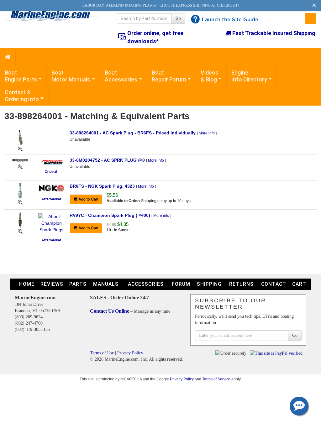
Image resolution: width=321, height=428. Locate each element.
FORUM (181, 284)
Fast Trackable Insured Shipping (273, 33)
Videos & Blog (209, 76)
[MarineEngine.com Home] (53, 16)
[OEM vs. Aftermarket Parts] (51, 171)
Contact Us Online (110, 311)
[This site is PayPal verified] (277, 353)
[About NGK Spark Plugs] (51, 187)
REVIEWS (51, 284)
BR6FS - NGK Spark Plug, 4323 (102, 186)
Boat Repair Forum (169, 76)
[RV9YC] (20, 230)
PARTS (78, 284)
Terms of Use (102, 353)
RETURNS (241, 284)
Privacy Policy (130, 353)
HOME (26, 284)
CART (299, 284)
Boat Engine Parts (21, 76)
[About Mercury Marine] (51, 161)
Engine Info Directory (249, 76)
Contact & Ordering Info (22, 95)
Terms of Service (216, 379)
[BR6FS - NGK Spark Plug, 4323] (20, 190)
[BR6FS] (20, 201)
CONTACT (273, 284)
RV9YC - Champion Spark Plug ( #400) (110, 215)
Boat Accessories (121, 76)
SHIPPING (209, 284)
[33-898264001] (20, 148)
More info (207, 133)
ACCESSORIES (146, 284)
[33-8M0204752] (20, 166)
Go (178, 18)
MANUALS (105, 284)
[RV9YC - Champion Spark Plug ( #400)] (20, 219)
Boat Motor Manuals (70, 76)
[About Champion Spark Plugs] (51, 222)
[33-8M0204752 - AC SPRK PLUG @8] (20, 160)
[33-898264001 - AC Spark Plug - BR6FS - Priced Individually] (20, 137)
